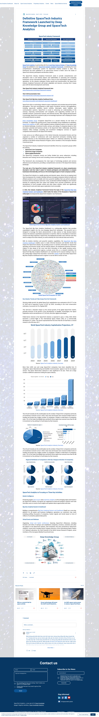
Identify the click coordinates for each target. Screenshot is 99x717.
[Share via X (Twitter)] (27, 573)
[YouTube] (69, 697)
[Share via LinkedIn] (30, 573)
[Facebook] (62, 697)
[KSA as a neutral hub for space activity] (26, 594)
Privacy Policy (23, 715)
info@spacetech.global (67, 701)
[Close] (97, 714)
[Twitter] (66, 697)
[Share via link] (34, 573)
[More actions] (75, 14)
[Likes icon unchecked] (27, 651)
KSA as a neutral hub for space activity (24, 603)
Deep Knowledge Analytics (36, 705)
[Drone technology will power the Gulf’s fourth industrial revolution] (49, 594)
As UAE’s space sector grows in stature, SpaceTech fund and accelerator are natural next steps (72, 603)
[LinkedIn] (59, 697)
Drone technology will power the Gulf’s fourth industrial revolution (49, 603)
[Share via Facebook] (23, 573)
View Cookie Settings (83, 714)
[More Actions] (75, 633)
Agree (93, 714)
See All (82, 585)
